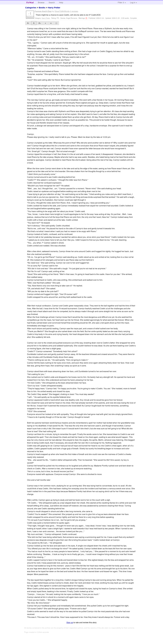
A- (28, 23)
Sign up (69, 622)
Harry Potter (54, 7)
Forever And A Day (43, 11)
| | (56, 23)
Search (52, 2)
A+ (40, 23)
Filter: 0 (121, 2)
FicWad (30, 2)
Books (42, 7)
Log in (132, 2)
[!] (87, 18)
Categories (30, 7)
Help (61, 2)
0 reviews (74, 11)
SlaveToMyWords (62, 11)
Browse (41, 2)
